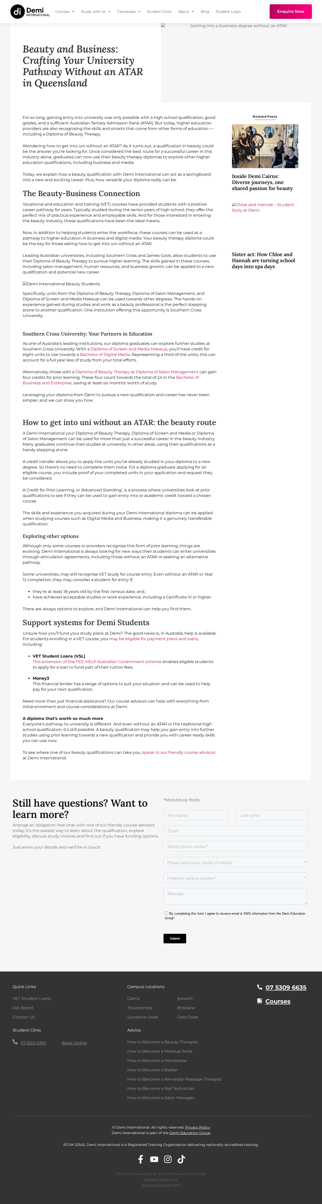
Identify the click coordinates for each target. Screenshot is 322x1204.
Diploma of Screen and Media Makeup (129, 349)
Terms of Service (155, 1185)
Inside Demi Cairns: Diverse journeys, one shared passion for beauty (262, 182)
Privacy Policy (197, 1127)
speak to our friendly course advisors (178, 752)
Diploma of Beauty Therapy (102, 371)
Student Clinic (159, 11)
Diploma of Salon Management (167, 371)
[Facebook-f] (140, 1159)
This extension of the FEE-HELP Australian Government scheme (97, 661)
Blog (205, 11)
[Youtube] (154, 1159)
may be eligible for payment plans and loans (153, 638)
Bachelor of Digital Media (105, 354)
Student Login (228, 11)
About (183, 11)
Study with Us (93, 11)
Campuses (126, 11)
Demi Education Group (190, 1133)
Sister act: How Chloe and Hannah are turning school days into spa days (263, 260)
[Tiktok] (181, 1159)
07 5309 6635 (286, 987)
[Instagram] (168, 1159)
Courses (62, 11)
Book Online (74, 1043)
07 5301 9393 (33, 1043)
